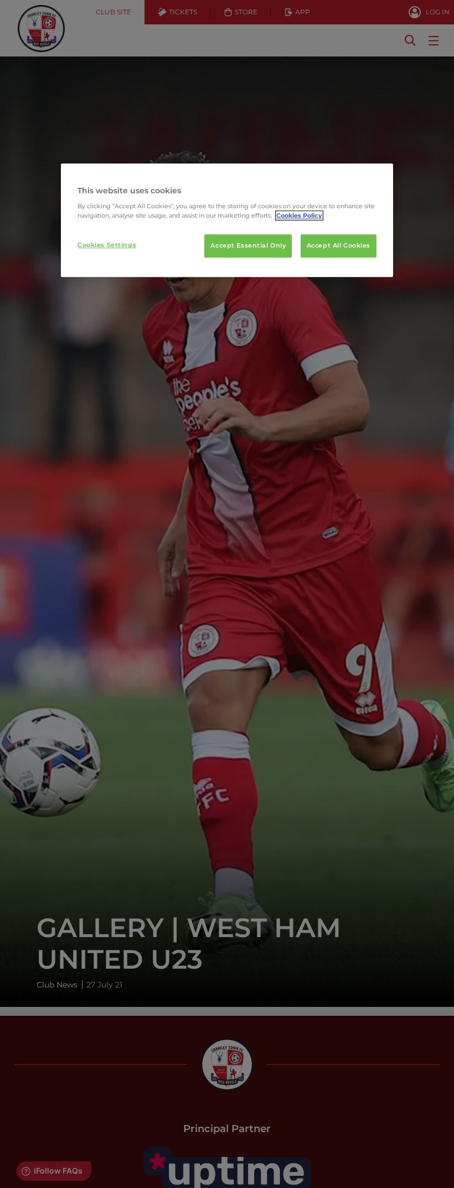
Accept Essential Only (248, 246)
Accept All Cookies (338, 246)
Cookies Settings (107, 245)
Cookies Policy (299, 216)
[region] (227, 220)
